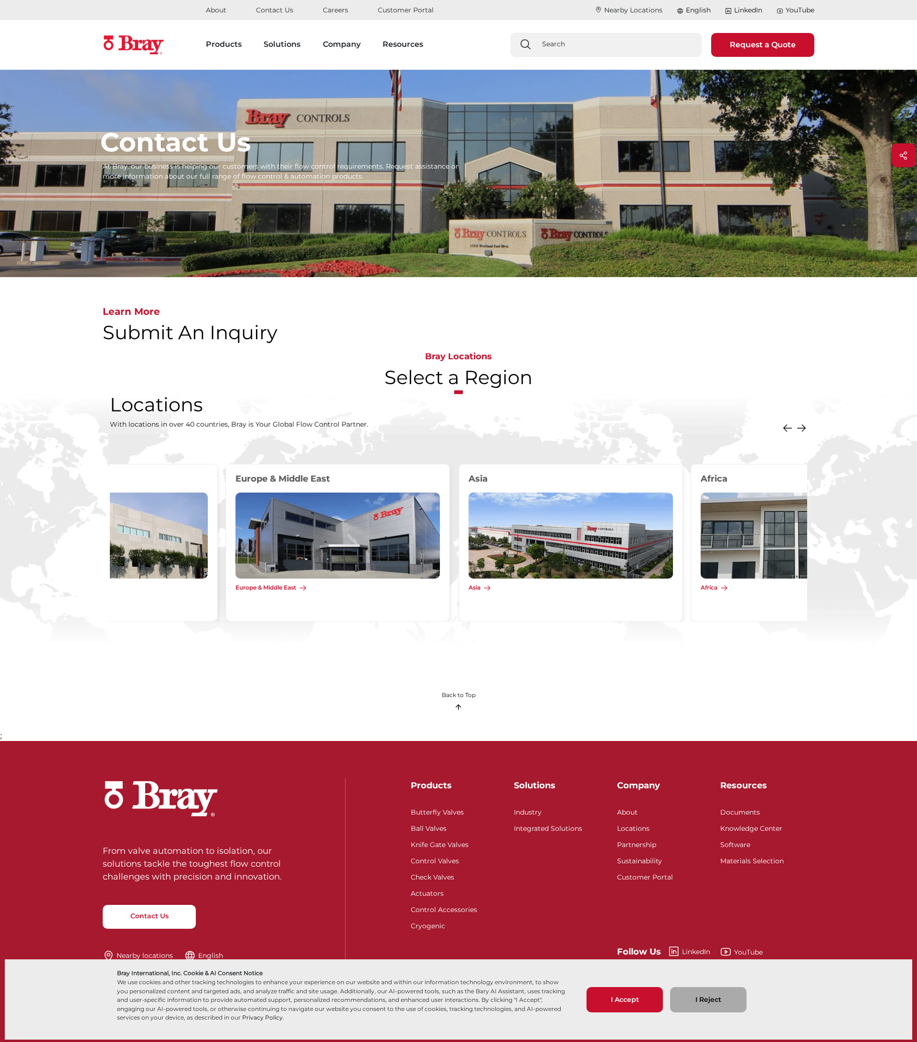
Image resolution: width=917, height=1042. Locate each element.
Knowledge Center (751, 827)
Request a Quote (763, 44)
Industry (528, 811)
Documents (740, 811)
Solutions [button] (282, 44)
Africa (360, 587)
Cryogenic (428, 925)
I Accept (625, 999)
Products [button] (224, 44)
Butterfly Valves (437, 811)
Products (431, 785)
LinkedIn (748, 10)
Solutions (534, 785)
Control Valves (435, 860)
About (216, 10)
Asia (126, 587)
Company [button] (342, 44)
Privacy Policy (262, 1017)
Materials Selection (752, 860)
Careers (335, 10)
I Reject (708, 999)
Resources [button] (403, 44)
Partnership (636, 843)
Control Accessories (444, 908)
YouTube (800, 10)
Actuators (427, 892)
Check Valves (432, 876)
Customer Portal (406, 10)
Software (735, 843)
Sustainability (639, 860)
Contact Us (274, 10)
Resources (743, 785)
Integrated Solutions (548, 827)
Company (638, 785)
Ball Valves (429, 827)
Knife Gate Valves (440, 843)
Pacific (594, 587)
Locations (633, 827)
